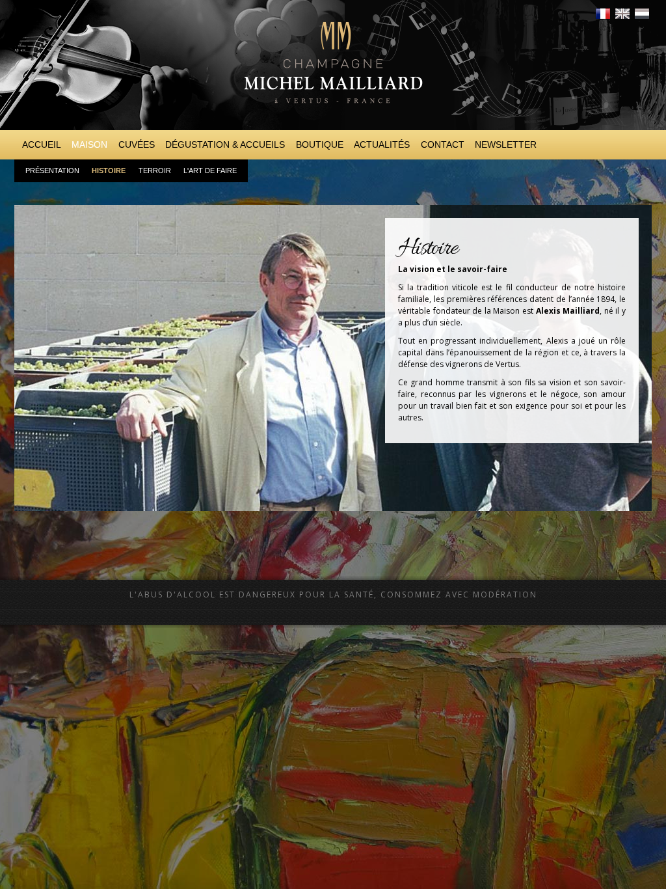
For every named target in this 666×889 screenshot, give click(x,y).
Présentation (52, 170)
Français (603, 14)
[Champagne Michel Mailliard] (333, 117)
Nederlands (642, 14)
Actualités (382, 144)
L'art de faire (210, 170)
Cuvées (136, 144)
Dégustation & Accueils (225, 144)
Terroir (155, 170)
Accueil (41, 144)
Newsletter (506, 144)
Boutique (319, 144)
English (622, 14)
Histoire (109, 170)
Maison (89, 144)
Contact (442, 144)
